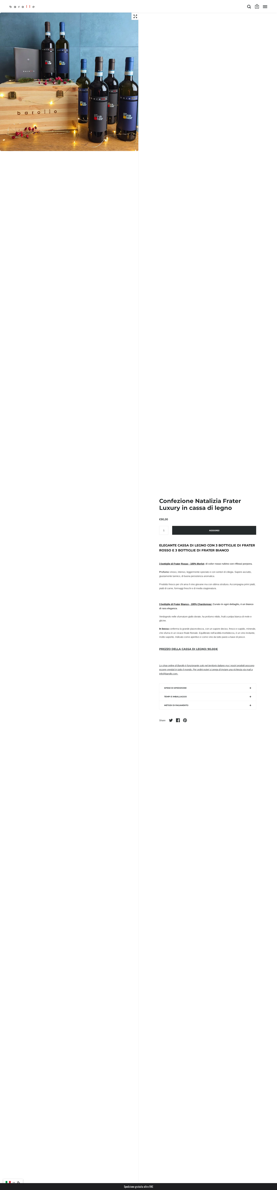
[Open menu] (265, 6)
